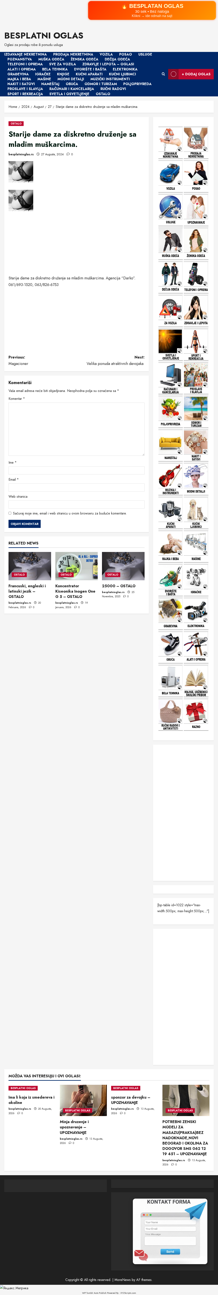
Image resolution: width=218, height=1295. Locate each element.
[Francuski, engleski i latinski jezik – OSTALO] (30, 566)
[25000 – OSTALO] (123, 566)
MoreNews (123, 1279)
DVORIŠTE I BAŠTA (90, 69)
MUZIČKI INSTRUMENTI (110, 79)
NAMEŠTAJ (50, 83)
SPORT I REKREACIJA (25, 93)
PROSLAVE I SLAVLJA (25, 89)
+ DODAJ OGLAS (196, 74)
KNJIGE (63, 74)
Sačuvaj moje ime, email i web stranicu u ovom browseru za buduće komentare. (70, 513)
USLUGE (145, 54)
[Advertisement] (77, 245)
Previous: (18, 360)
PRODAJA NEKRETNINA (73, 54)
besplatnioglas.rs (21, 154)
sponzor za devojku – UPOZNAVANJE (130, 1100)
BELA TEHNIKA (55, 69)
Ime (13, 462)
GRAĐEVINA (18, 74)
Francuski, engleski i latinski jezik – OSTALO (27, 591)
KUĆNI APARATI (89, 74)
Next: (115, 360)
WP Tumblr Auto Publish (94, 1293)
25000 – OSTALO (118, 586)
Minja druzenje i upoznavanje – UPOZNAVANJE (74, 1127)
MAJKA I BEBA (19, 79)
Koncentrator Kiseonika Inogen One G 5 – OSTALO (75, 591)
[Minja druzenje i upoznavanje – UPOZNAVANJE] (83, 1100)
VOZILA (106, 54)
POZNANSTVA (19, 59)
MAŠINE (44, 79)
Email (14, 479)
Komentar (17, 398)
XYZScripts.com (128, 1293)
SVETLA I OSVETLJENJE (69, 93)
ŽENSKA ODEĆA (84, 59)
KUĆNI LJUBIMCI (122, 74)
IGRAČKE (43, 74)
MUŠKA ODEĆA (51, 59)
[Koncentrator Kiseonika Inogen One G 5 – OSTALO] (76, 566)
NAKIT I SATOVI (21, 83)
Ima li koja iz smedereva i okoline (31, 1100)
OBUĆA (72, 83)
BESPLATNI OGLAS (43, 35)
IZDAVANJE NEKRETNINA (25, 54)
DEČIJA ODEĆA (117, 59)
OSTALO (103, 93)
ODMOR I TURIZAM (101, 83)
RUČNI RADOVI (113, 89)
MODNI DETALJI (70, 79)
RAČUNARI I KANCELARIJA (71, 89)
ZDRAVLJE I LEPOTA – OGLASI (108, 64)
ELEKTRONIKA (125, 69)
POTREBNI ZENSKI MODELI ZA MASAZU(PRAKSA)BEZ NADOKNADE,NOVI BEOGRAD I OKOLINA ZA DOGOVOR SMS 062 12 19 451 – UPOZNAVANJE (185, 1138)
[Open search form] (163, 74)
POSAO (125, 54)
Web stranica (18, 496)
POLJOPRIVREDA (137, 83)
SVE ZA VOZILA (62, 64)
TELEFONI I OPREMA (25, 64)
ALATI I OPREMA (21, 69)
